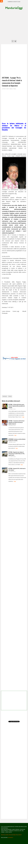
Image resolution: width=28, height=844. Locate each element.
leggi (23, 417)
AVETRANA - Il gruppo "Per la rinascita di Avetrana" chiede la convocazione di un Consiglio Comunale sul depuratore (12, 81)
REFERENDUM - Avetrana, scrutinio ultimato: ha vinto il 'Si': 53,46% (17, 439)
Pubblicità (15, 834)
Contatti (20, 834)
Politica (10, 396)
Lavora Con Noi (8, 834)
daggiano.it (10, 837)
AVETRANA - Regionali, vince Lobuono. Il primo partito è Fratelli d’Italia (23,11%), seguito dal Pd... (16, 453)
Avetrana (5, 396)
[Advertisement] (14, 25)
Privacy (2, 834)
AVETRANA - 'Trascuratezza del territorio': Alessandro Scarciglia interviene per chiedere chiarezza (16, 422)
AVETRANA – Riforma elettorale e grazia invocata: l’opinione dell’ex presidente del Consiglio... (16, 406)
